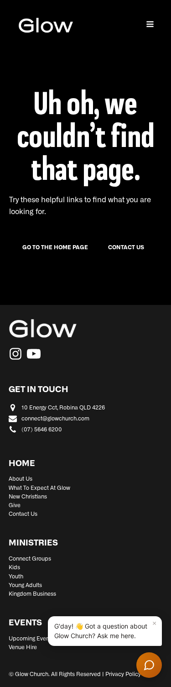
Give (15, 505)
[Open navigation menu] (150, 25)
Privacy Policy (123, 674)
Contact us (126, 247)
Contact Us (23, 514)
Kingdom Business (32, 594)
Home (22, 464)
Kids (14, 567)
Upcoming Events (31, 638)
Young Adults (25, 585)
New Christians (28, 496)
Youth (16, 576)
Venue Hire (23, 647)
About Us (20, 479)
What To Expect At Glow (39, 488)
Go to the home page (55, 247)
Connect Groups (30, 558)
